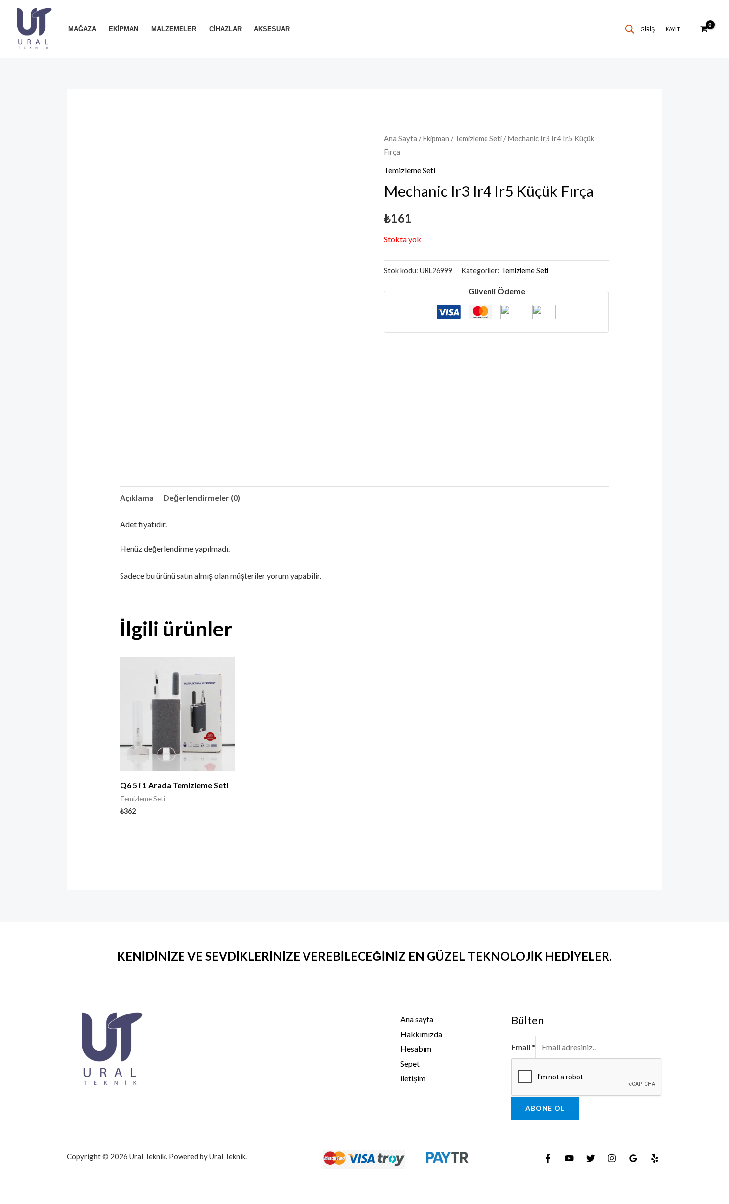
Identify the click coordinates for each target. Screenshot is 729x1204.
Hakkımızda (421, 1034)
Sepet (410, 1063)
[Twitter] (590, 1158)
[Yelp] (654, 1158)
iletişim (412, 1078)
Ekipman (123, 29)
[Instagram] (612, 1158)
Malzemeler (173, 29)
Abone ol (545, 1108)
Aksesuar (272, 29)
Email (523, 1047)
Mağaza (82, 29)
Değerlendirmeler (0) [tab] (201, 497)
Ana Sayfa (400, 138)
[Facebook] (548, 1158)
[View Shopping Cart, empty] (704, 29)
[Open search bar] (630, 29)
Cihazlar (225, 29)
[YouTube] (569, 1158)
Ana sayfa (416, 1019)
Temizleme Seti (478, 138)
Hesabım (415, 1048)
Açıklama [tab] (137, 497)
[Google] (633, 1158)
